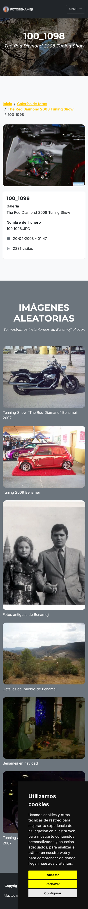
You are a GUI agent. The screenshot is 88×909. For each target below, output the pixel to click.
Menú (73, 9)
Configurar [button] (52, 893)
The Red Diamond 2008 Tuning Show (41, 109)
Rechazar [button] (53, 884)
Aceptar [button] (53, 875)
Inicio (7, 103)
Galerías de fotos (32, 103)
